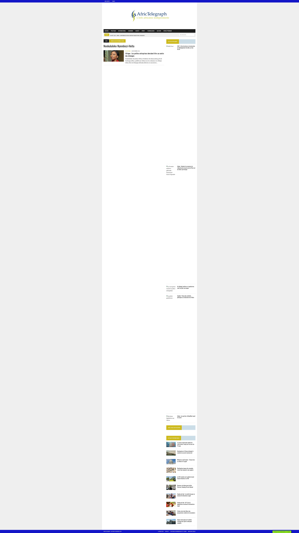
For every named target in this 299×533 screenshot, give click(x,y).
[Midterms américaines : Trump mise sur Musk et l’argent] (171, 463)
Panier (113, 1)
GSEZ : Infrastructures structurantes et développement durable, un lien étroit (186, 47)
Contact (167, 531)
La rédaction (160, 531)
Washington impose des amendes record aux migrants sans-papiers (185, 469)
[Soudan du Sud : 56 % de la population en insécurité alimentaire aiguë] (171, 506)
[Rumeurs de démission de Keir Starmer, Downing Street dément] (171, 489)
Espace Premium (167, 31)
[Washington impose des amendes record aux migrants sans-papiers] (171, 472)
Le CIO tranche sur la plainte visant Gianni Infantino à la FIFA (185, 477)
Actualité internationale (173, 438)
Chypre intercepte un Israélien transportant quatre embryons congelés (184, 521)
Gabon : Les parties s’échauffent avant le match (186, 417)
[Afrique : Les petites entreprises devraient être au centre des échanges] (114, 60)
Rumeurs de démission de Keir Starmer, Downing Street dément (185, 486)
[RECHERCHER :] (187, 35)
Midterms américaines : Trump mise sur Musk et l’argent (186, 460)
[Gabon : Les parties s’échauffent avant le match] (171, 420)
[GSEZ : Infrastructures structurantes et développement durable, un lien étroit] (171, 161)
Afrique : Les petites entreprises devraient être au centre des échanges (144, 54)
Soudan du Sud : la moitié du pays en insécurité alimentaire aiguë (186, 495)
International (122, 31)
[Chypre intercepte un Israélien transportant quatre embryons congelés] (171, 523)
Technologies (150, 31)
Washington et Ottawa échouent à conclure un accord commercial (185, 452)
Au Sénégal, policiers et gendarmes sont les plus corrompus (185, 287)
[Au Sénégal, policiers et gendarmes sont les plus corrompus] (171, 291)
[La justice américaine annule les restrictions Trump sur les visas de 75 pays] (171, 446)
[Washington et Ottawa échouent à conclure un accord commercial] (171, 454)
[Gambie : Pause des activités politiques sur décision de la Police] (171, 411)
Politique (113, 31)
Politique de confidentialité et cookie (178, 531)
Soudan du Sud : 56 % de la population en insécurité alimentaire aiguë (186, 504)
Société (137, 31)
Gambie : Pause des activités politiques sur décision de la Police (185, 296)
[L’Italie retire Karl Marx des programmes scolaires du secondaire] (171, 514)
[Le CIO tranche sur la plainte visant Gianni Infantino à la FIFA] (171, 480)
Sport (143, 31)
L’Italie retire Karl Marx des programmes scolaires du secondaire (186, 512)
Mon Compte (107, 1)
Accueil (107, 31)
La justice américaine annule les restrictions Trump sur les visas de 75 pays (185, 444)
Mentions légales (191, 531)
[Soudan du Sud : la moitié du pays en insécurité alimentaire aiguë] (171, 497)
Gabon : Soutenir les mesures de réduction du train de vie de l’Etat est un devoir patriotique (186, 168)
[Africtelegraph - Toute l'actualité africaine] (149, 16)
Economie (130, 31)
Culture (159, 31)
